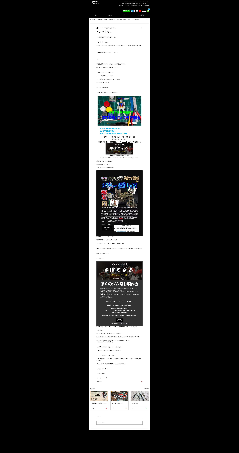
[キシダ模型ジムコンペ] (120, 396)
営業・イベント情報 (121, 19)
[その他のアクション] (142, 28)
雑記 (129, 19)
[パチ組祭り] (140, 396)
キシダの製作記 (136, 19)
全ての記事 (92, 19)
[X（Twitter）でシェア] (100, 377)
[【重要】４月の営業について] (99, 396)
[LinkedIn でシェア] (103, 377)
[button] (149, 9)
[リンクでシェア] (106, 377)
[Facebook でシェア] (97, 377)
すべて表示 (146, 388)
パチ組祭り (135, 403)
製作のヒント (112, 19)
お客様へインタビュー (102, 19)
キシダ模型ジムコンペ (117, 403)
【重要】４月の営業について (99, 403)
